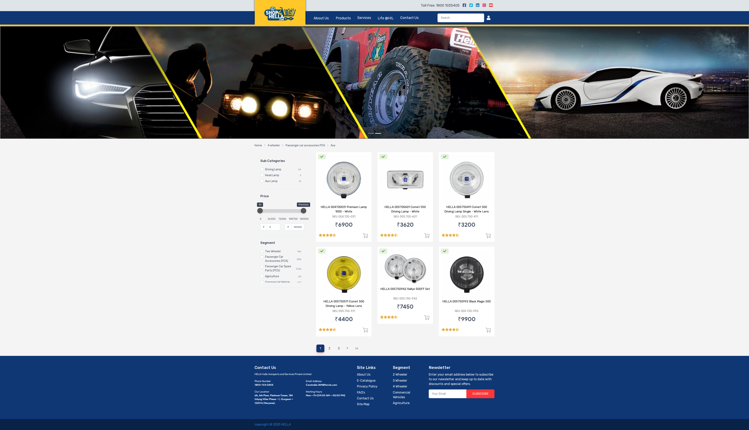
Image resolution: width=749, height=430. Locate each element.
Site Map (363, 404)
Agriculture (272, 276)
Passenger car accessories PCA (305, 145)
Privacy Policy (367, 386)
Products (343, 18)
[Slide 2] (378, 133)
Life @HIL (386, 18)
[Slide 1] (371, 133)
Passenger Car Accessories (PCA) (276, 259)
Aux (333, 145)
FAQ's (361, 392)
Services (364, 18)
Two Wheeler (273, 251)
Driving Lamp (273, 169)
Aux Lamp (271, 181)
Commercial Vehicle (277, 282)
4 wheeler (274, 145)
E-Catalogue (366, 380)
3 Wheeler (400, 380)
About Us (321, 18)
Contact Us (409, 18)
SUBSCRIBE (480, 393)
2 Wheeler (400, 374)
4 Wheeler (400, 386)
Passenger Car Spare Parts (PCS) (278, 268)
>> (356, 348)
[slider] (260, 210)
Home (258, 145)
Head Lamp (272, 175)
